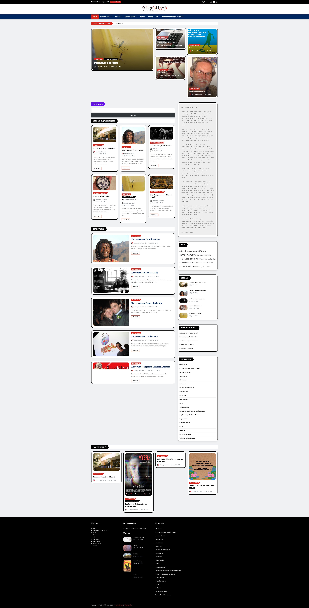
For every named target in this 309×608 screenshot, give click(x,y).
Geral (181, 403)
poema (182, 266)
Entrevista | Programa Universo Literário (150, 366)
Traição (135, 554)
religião (201, 267)
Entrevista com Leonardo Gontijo (146, 303)
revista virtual (131, 17)
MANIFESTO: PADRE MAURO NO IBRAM (202, 487)
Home (95, 17)
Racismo (196, 267)
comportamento (188, 254)
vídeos (150, 17)
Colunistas (182, 384)
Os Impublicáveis (197, 51)
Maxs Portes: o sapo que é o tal (197, 91)
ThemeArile (128, 605)
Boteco (190, 251)
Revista (205, 267)
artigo (185, 251)
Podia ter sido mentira (195, 48)
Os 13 (181, 426)
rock (208, 267)
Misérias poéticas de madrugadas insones (192, 411)
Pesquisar (98, 104)
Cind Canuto (183, 380)
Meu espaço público (138, 537)
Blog (94, 528)
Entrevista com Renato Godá (144, 272)
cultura (196, 258)
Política (189, 266)
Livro (197, 262)
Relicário (182, 430)
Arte (181, 251)
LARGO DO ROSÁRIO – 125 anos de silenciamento (170, 460)
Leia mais (97, 168)
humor (182, 263)
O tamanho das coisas (106, 63)
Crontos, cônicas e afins (186, 388)
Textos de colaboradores (187, 438)
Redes (135, 545)
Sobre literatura (137, 561)
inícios (135, 575)
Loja (157, 17)
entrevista (207, 259)
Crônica (188, 258)
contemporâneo (204, 255)
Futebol (212, 259)
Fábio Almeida (183, 399)
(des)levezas (183, 364)
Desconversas (183, 392)
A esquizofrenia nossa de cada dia (189, 368)
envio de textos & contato (172, 17)
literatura (190, 262)
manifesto (96, 539)
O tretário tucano (184, 423)
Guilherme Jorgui (184, 407)
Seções (118, 17)
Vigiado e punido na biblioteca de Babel (161, 196)
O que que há (183, 419)
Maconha (203, 263)
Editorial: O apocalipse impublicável (167, 42)
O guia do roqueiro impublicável (189, 415)
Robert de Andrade (102, 66)
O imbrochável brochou (101, 196)
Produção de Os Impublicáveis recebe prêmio (136, 505)
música (210, 262)
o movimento (105, 17)
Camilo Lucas (183, 376)
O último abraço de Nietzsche (160, 145)
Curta (202, 259)
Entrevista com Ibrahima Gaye (133, 150)
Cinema (202, 250)
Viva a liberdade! (161, 73)
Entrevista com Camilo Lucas (144, 336)
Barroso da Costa (184, 372)
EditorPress (119, 605)
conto (182, 258)
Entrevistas (182, 395)
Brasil (194, 250)
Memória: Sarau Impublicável (104, 148)
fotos (142, 17)
